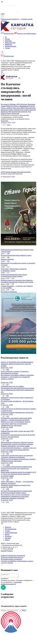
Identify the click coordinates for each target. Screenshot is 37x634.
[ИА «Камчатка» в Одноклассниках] (11, 5)
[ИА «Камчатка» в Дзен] (16, 5)
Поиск (23, 610)
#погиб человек (10, 172)
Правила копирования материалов (13, 555)
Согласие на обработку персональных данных (17, 561)
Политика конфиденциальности (12, 557)
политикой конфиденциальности (11, 583)
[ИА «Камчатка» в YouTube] (10, 59)
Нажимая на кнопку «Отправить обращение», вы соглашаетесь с (17, 582)
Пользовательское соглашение (11, 559)
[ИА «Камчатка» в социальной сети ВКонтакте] (8, 5)
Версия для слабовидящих (26, 33)
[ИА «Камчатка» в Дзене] (15, 59)
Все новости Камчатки (9, 292)
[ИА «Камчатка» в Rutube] (13, 5)
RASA (10, 563)
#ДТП (3, 172)
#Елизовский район (24, 172)
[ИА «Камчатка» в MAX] (2, 5)
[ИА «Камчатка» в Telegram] (5, 5)
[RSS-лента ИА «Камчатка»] (18, 59)
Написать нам (8, 33)
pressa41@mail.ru (7, 551)
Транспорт (4, 121)
